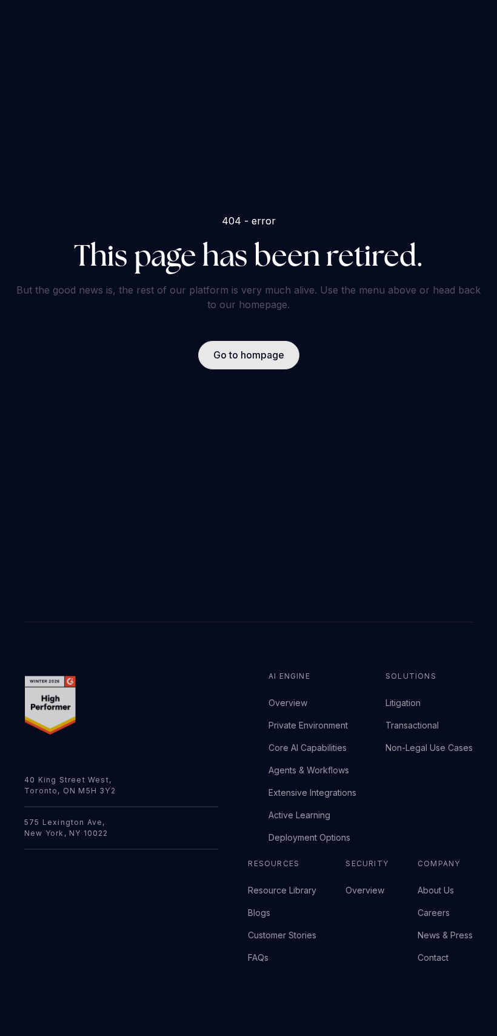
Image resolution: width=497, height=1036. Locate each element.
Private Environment (308, 725)
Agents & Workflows (309, 770)
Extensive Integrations (312, 792)
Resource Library (282, 890)
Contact (433, 957)
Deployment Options (309, 837)
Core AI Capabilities (308, 747)
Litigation (403, 703)
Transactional (412, 725)
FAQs (258, 957)
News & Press (445, 935)
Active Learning (299, 815)
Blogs (259, 912)
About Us (436, 890)
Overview (288, 703)
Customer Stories (282, 935)
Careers (434, 912)
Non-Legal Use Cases (429, 747)
